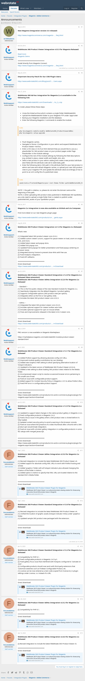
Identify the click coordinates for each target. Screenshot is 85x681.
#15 (81, 633)
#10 (81, 402)
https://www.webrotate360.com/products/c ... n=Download (40, 266)
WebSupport (9, 57)
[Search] (82, 8)
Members (37, 8)
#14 (81, 599)
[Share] (78, 27)
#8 (82, 329)
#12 (81, 501)
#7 (82, 271)
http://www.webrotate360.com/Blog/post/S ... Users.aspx (40, 81)
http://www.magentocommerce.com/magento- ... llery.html (40, 35)
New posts (4, 12)
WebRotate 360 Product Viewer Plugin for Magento (46, 488)
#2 (82, 46)
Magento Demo (24, 56)
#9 (82, 347)
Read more (22, 54)
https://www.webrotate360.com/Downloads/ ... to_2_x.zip (40, 102)
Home (5, 8)
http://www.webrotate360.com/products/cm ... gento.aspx (40, 217)
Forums (14, 8)
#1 (82, 27)
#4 (82, 92)
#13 (81, 546)
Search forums (14, 12)
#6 (82, 223)
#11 (81, 450)
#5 (82, 204)
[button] (30, 8)
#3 (82, 73)
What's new (24, 8)
